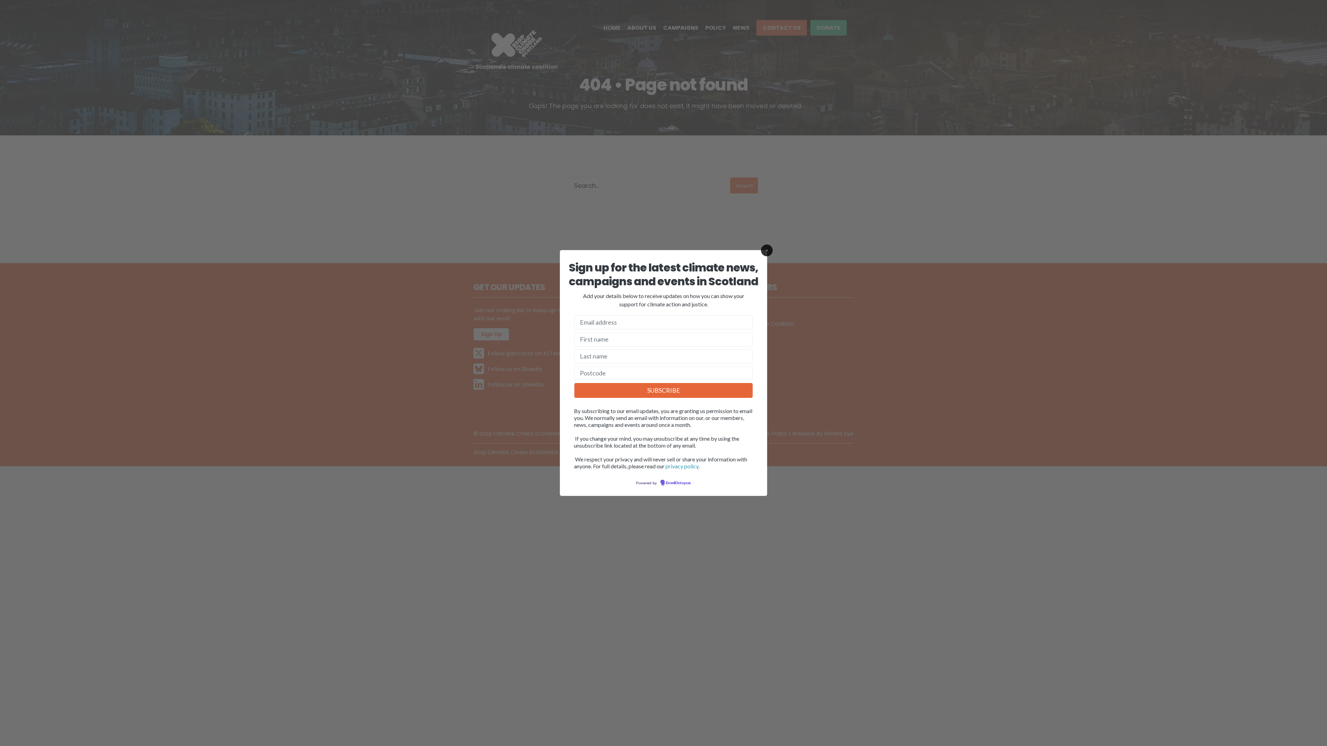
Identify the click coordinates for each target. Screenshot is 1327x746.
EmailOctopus (678, 483)
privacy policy (682, 466)
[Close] (767, 250)
